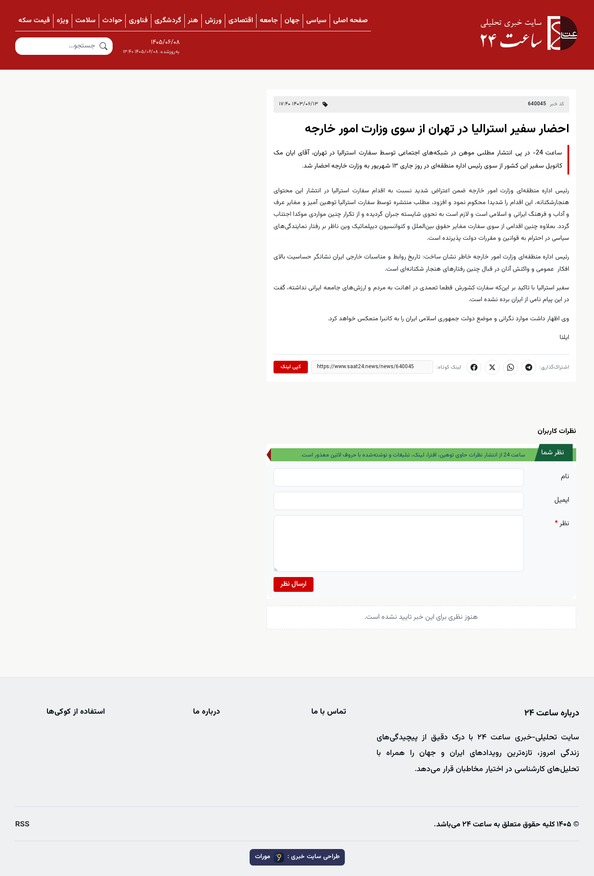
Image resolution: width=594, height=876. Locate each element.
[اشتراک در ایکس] (492, 367)
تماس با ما (328, 712)
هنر (193, 20)
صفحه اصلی (350, 20)
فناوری (138, 20)
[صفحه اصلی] (529, 33)
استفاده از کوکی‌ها (76, 712)
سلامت (85, 20)
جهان (292, 20)
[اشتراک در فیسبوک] (474, 367)
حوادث (112, 20)
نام (565, 476)
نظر (562, 523)
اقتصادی (240, 20)
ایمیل (561, 500)
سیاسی (316, 20)
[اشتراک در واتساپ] (510, 367)
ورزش (213, 20)
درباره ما (206, 712)
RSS (22, 824)
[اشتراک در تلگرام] (528, 367)
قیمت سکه (34, 20)
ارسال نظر (293, 584)
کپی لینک (290, 367)
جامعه (269, 20)
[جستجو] (103, 46)
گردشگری (167, 20)
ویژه (63, 20)
